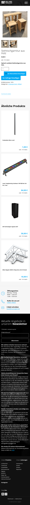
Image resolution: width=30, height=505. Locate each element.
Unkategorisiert (12, 84)
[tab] (6, 94)
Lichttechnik (4, 463)
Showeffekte (4, 467)
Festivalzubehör (5, 477)
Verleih (18, 465)
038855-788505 (11, 303)
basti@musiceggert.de (13, 309)
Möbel (20, 84)
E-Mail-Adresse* (5, 332)
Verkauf (18, 467)
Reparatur (18, 469)
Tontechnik (4, 465)
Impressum (10, 499)
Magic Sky (3, 475)
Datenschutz (18, 499)
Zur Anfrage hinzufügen (10, 78)
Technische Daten (6, 94)
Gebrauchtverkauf (6, 479)
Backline (3, 473)
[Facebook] (3, 494)
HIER (13, 450)
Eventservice (19, 463)
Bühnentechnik (5, 469)
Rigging (3, 471)
